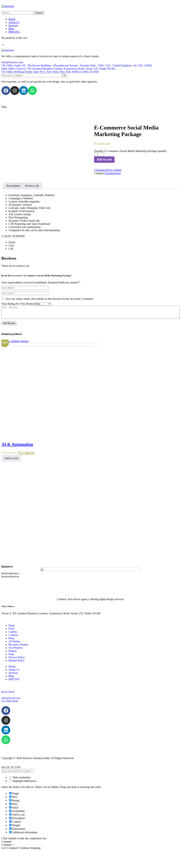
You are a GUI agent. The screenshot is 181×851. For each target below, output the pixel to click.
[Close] (2, 44)
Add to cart (104, 159)
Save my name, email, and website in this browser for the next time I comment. (50, 298)
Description (13, 185)
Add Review (9, 323)
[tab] (13, 186)
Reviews (32, 185)
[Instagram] (14, 90)
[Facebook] (5, 90)
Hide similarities (21, 777)
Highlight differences (24, 780)
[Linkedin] (23, 90)
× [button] (13, 844)
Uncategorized (112, 173)
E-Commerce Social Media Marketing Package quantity (135, 151)
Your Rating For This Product (18, 303)
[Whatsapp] (32, 90)
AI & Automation (17, 444)
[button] (90, 62)
